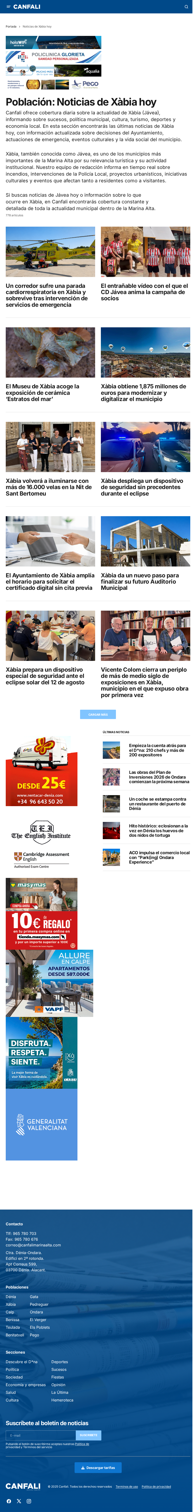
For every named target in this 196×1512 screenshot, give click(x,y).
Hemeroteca (62, 1400)
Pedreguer (39, 1304)
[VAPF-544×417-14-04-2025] (49, 983)
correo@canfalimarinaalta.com (33, 1245)
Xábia (11, 1304)
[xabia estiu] (41, 1052)
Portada (11, 26)
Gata (34, 1296)
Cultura (12, 1400)
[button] (8, 7)
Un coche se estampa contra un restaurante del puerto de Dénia (157, 804)
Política (12, 1369)
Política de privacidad (156, 1486)
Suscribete (88, 1435)
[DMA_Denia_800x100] (53, 70)
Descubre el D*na (22, 1361)
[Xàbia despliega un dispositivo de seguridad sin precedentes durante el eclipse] (145, 447)
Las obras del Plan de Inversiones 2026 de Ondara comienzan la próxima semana (159, 777)
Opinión (58, 1384)
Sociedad (14, 1377)
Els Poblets (40, 1327)
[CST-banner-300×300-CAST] (41, 1124)
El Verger (38, 1319)
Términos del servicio (37, 1447)
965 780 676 (26, 1239)
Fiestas (57, 1377)
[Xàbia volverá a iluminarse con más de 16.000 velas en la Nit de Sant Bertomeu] (50, 447)
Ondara (36, 1312)
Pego (34, 1335)
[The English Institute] (41, 841)
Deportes (59, 1361)
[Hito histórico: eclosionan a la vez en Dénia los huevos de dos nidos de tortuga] (111, 830)
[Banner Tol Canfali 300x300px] (41, 913)
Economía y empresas (26, 1384)
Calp (10, 1312)
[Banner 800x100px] (53, 56)
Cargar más (98, 714)
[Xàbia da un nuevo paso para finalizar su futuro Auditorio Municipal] (145, 541)
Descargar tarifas (101, 1468)
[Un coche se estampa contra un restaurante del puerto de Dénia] (111, 803)
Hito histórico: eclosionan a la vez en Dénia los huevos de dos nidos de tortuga (158, 830)
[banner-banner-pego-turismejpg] (53, 84)
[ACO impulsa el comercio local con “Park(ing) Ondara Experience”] (111, 857)
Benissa (12, 1319)
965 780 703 (24, 1233)
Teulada (13, 1327)
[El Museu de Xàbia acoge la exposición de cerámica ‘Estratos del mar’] (50, 352)
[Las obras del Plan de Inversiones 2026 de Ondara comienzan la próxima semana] (111, 777)
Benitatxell (15, 1335)
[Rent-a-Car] (41, 770)
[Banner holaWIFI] (53, 42)
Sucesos (58, 1369)
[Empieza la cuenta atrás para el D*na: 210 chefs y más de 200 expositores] (111, 750)
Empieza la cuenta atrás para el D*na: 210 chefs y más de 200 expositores (157, 750)
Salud (11, 1392)
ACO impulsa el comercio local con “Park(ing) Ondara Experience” (159, 857)
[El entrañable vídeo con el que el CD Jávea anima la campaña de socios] (145, 252)
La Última (59, 1392)
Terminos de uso (127, 1486)
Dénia (11, 1296)
